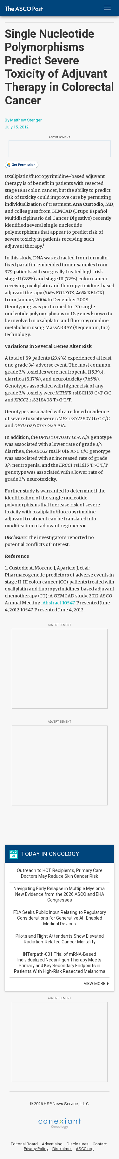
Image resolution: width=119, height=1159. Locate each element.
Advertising (52, 1144)
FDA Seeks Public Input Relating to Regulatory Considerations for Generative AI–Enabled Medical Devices (59, 918)
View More (95, 983)
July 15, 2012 (17, 127)
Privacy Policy (36, 1148)
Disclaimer (62, 1148)
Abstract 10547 (58, 603)
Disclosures (78, 1144)
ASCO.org (85, 1148)
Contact (100, 1144)
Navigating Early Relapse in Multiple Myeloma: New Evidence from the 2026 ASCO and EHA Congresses (60, 894)
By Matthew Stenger (23, 120)
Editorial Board (24, 1144)
